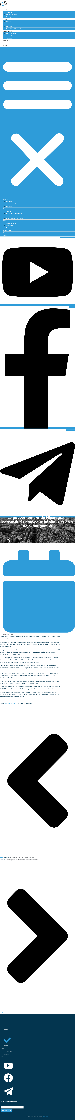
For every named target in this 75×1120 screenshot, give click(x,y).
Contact (5, 45)
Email (2, 1104)
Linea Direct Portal (10, 703)
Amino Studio (46, 1116)
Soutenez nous (7, 40)
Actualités (6, 9)
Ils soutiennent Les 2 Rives (14, 29)
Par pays (9, 17)
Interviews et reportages (14, 24)
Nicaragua (19, 538)
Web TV (5, 19)
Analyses (9, 26)
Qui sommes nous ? (8, 43)
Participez (9, 38)
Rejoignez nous (7, 31)
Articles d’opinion (11, 14)
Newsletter (9, 36)
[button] (37, 122)
